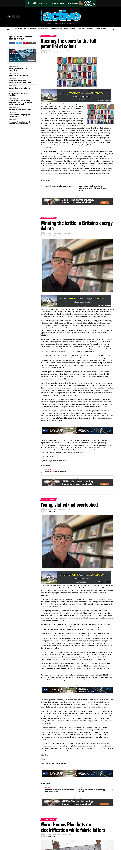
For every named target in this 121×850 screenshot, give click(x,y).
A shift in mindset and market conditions (18, 94)
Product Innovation (30, 29)
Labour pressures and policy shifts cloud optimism (20, 115)
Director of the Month (70, 29)
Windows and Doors (56, 29)
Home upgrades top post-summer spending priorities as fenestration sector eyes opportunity (20, 102)
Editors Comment (101, 29)
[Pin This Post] (26, 43)
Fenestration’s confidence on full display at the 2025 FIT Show (19, 123)
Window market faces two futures (20, 109)
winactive (50, 53)
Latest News (18, 29)
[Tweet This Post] (19, 43)
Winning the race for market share (20, 88)
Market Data (90, 29)
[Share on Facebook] (12, 43)
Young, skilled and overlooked (18, 75)
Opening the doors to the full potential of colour (20, 37)
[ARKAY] (76, 101)
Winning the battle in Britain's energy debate (18, 69)
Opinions (81, 29)
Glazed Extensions (43, 29)
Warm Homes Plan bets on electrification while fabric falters (20, 81)
